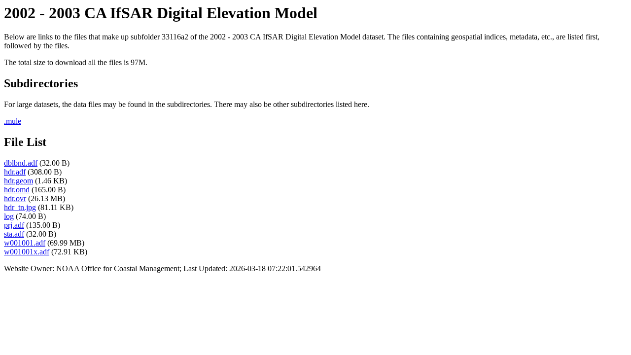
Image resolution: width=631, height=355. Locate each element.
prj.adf (14, 225)
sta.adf (14, 234)
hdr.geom (18, 181)
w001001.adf (24, 243)
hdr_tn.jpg (20, 207)
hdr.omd (17, 189)
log (9, 216)
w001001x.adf (26, 252)
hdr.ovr (15, 198)
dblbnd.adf (20, 163)
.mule (12, 121)
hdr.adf (15, 172)
